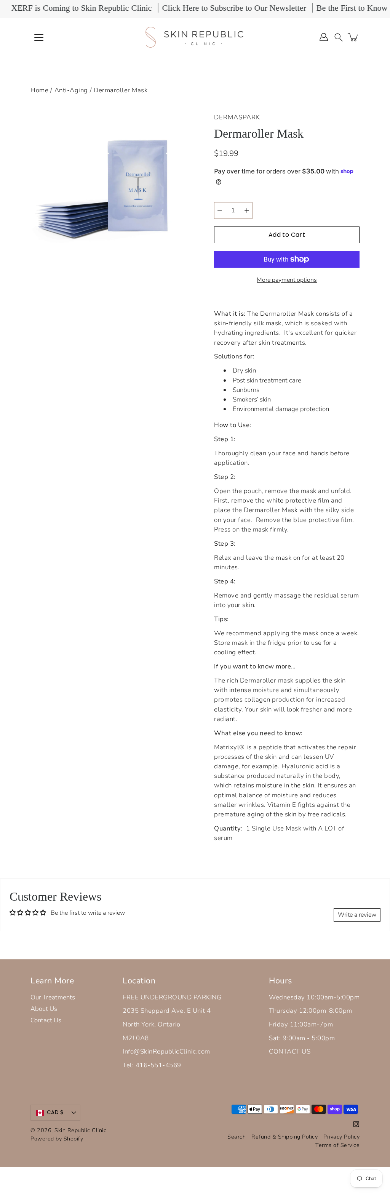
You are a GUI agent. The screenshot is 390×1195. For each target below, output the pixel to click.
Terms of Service (337, 1145)
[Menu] (38, 37)
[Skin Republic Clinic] (195, 37)
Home (39, 90)
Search (236, 1136)
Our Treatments (52, 997)
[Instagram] (356, 1124)
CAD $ (55, 1112)
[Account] (324, 37)
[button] (338, 36)
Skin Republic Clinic (80, 1130)
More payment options (287, 280)
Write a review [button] (357, 915)
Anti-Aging (71, 90)
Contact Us (45, 1020)
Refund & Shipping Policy (284, 1136)
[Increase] (247, 210)
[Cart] (353, 37)
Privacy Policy (341, 1136)
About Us (43, 1008)
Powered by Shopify (56, 1138)
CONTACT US (289, 1051)
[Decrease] (219, 210)
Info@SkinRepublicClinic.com (166, 1051)
